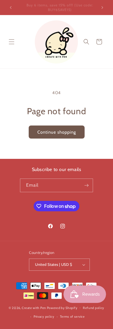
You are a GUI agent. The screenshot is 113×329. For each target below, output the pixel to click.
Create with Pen (34, 308)
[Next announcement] (102, 7)
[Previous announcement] (10, 7)
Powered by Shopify (62, 308)
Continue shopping (56, 132)
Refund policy (93, 308)
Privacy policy (44, 317)
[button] (11, 41)
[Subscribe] (86, 185)
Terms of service (72, 317)
